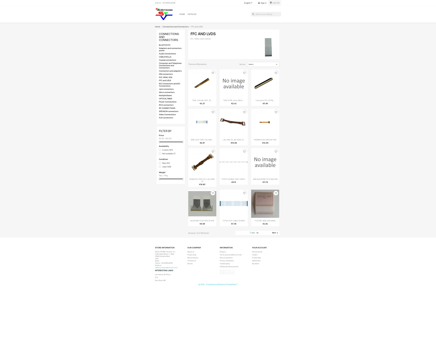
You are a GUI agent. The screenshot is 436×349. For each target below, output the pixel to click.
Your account (259, 247)
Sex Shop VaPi (160, 280)
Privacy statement (227, 261)
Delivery (223, 252)
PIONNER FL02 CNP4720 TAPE (265, 140)
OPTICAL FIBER (165, 98)
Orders (255, 255)
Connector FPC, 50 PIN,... (265, 100)
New (166, 163)
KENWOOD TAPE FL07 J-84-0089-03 (202, 180)
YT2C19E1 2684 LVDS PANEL (265, 221)
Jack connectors (166, 89)
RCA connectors (166, 105)
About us (190, 252)
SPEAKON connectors (168, 111)
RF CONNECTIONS (167, 108)
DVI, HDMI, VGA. (166, 77)
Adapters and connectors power (170, 49)
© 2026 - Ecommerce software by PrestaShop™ (218, 284)
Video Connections (167, 114)
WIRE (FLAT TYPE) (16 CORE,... (202, 140)
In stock (167, 150)
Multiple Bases (165, 95)
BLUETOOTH (164, 45)
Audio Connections (167, 54)
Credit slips (256, 258)
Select (263, 64)
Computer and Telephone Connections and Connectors (170, 65)
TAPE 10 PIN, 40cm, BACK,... (233, 100)
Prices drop (191, 255)
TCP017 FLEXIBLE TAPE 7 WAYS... (233, 179)
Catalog (192, 14)
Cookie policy (225, 264)
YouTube (227, 272)
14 (257, 233)
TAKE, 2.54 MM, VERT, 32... (202, 100)
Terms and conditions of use (231, 255)
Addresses (256, 261)
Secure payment (226, 258)
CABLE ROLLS (165, 57)
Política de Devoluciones (229, 266)
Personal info (257, 252)
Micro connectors (167, 92)
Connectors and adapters (170, 71)
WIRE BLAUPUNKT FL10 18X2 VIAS (265, 179)
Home (182, 14)
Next (275, 233)
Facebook (222, 272)
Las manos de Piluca (162, 274)
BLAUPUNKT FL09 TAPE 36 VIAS (202, 221)
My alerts (255, 264)
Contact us (191, 261)
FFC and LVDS (165, 80)
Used (166, 167)
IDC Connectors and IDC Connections (169, 85)
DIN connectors (166, 74)
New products (192, 258)
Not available (169, 154)
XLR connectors (166, 118)
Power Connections (167, 102)
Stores (190, 264)
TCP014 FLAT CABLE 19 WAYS (234, 221)
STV (156, 277)
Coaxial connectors (167, 60)
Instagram (232, 272)
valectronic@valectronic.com (166, 267)
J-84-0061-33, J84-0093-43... (234, 140)
